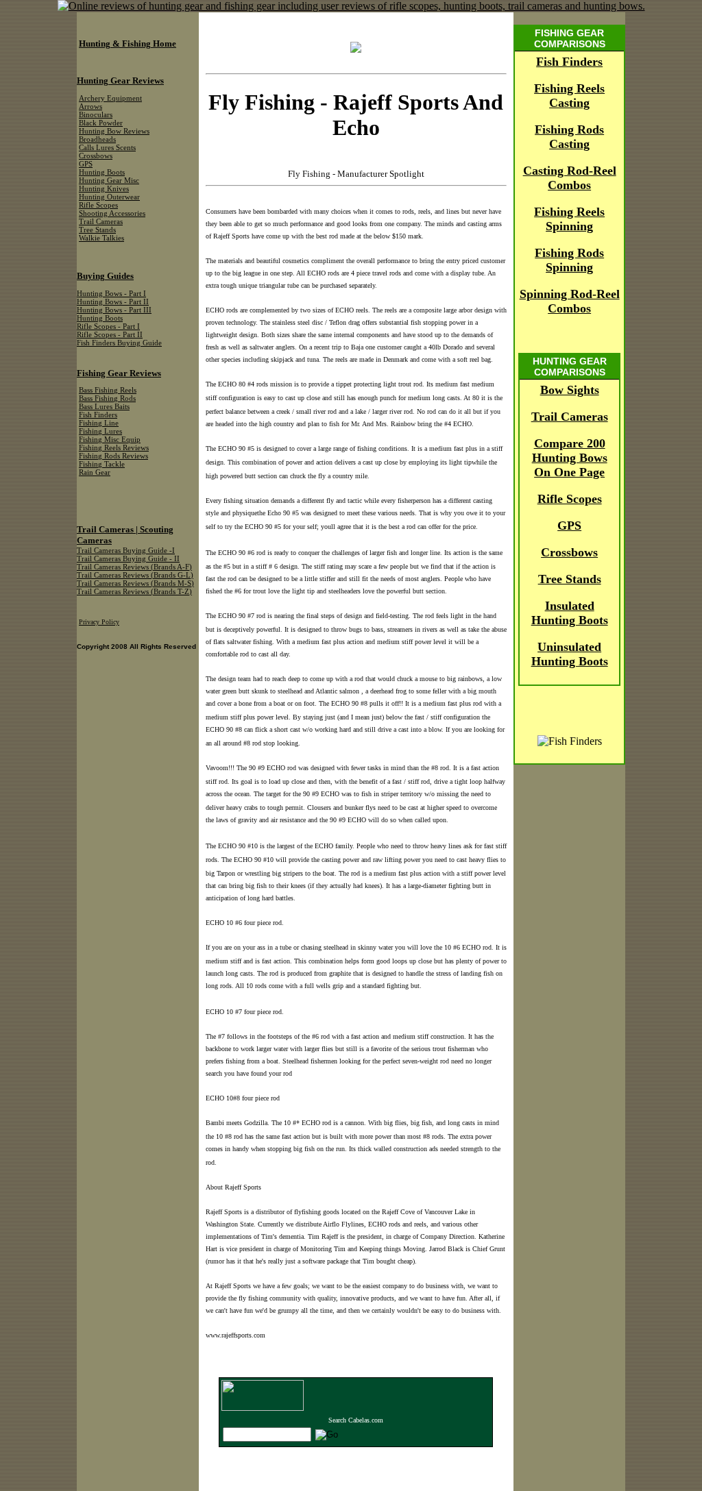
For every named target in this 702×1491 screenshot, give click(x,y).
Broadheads (97, 139)
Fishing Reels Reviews (114, 448)
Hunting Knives (104, 189)
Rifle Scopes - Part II (110, 334)
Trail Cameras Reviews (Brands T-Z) (134, 591)
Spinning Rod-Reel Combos (570, 301)
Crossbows (569, 552)
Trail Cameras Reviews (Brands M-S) (135, 583)
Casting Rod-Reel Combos (569, 178)
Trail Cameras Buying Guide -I (126, 550)
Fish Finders (569, 62)
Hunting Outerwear (109, 197)
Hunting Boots (102, 172)
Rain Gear (94, 472)
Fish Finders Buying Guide (119, 343)
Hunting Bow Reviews (114, 131)
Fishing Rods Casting (569, 137)
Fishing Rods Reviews (113, 456)
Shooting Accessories (112, 213)
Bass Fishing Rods (107, 398)
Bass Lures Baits (104, 406)
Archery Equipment (110, 98)
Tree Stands (569, 579)
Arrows (90, 106)
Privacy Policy (99, 622)
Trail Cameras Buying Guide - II (128, 559)
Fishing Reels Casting (569, 96)
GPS (569, 525)
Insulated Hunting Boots (569, 613)
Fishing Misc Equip (110, 439)
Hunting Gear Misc (109, 180)
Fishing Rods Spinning (569, 260)
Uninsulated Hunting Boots (569, 654)
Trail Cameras (569, 416)
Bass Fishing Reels (107, 390)
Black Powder (101, 123)
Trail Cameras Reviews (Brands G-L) (135, 575)
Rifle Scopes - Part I (108, 326)
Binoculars (95, 115)
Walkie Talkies (101, 238)
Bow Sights (569, 390)
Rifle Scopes (569, 499)
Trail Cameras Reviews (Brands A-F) (134, 567)
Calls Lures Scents (107, 147)
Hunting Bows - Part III (114, 310)
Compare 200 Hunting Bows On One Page (569, 457)
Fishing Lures (100, 431)
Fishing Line (99, 423)
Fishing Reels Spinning (569, 219)
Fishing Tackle (102, 464)
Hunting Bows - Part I (111, 293)
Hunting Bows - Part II (113, 302)
